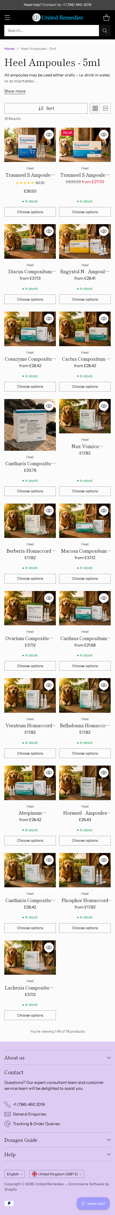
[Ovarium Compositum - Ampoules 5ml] (30, 608)
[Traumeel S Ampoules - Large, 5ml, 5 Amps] (30, 145)
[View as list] (105, 108)
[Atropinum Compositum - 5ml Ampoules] (30, 783)
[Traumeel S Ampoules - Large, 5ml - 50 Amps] (85, 145)
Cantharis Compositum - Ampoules (30, 467)
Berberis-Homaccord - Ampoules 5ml (30, 554)
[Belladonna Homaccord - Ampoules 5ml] (85, 695)
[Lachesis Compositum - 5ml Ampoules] (30, 957)
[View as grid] (95, 108)
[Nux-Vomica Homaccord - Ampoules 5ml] (85, 416)
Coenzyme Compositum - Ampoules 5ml (30, 362)
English (13, 1174)
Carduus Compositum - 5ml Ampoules (84, 641)
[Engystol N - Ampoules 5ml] (85, 241)
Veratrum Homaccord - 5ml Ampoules (30, 729)
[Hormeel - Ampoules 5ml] (85, 783)
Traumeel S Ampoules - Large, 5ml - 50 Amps (85, 178)
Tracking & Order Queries (36, 1123)
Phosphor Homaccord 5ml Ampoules (85, 903)
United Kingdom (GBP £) (58, 1174)
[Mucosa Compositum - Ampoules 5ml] (85, 521)
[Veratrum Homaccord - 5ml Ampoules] (30, 695)
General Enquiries (29, 1114)
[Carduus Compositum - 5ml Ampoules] (85, 608)
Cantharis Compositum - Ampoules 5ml (30, 903)
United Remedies (49, 1184)
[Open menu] (7, 17)
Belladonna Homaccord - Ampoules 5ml (85, 729)
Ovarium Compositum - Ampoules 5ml (30, 641)
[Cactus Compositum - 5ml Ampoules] (85, 329)
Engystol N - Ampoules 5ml (85, 275)
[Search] (105, 30)
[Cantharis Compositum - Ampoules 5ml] (30, 870)
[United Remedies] (57, 17)
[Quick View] (49, 134)
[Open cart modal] (106, 17)
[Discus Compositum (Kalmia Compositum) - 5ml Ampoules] (30, 241)
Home (9, 48)
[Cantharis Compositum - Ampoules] (30, 425)
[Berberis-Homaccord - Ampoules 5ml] (30, 521)
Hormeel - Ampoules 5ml (85, 816)
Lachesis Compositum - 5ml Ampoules (30, 991)
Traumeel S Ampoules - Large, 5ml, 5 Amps (30, 178)
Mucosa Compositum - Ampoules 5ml (85, 554)
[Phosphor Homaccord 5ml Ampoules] (85, 870)
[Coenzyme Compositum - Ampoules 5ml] (30, 329)
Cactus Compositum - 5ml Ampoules (85, 362)
